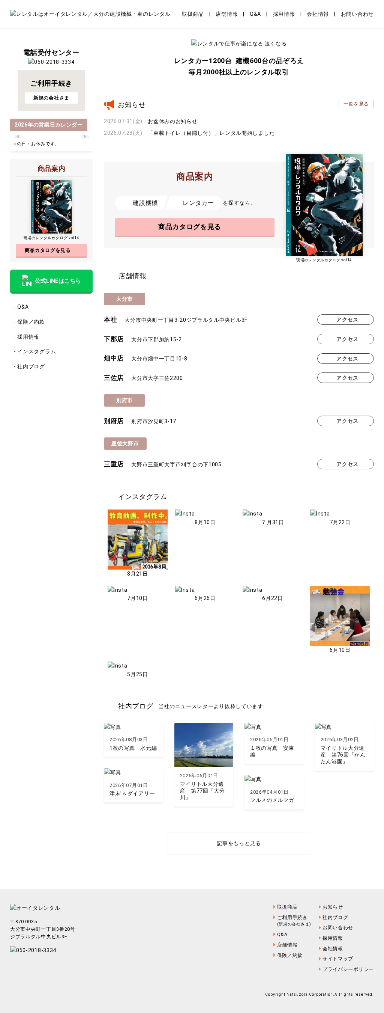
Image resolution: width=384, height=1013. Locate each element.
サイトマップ (337, 959)
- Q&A (21, 307)
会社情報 (318, 14)
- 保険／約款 (29, 322)
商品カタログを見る (189, 227)
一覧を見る (356, 104)
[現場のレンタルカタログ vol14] (324, 205)
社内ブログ (335, 917)
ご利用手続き (294, 921)
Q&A (255, 14)
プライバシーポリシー (348, 969)
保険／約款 (290, 955)
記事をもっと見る (239, 843)
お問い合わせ (357, 14)
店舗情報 (227, 14)
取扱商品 (193, 14)
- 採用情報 (26, 337)
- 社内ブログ (29, 366)
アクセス (347, 320)
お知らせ (332, 907)
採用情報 (284, 14)
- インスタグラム (35, 351)
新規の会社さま (51, 98)
